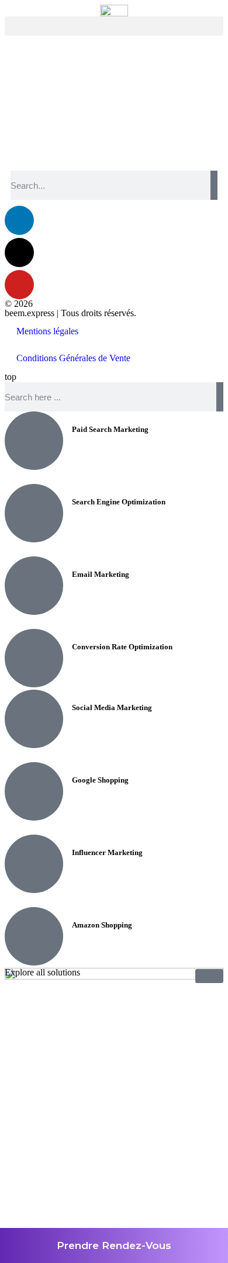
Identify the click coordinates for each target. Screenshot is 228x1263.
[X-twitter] (19, 252)
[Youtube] (19, 284)
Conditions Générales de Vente (73, 358)
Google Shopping (100, 780)
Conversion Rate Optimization (122, 646)
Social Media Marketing (112, 707)
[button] (114, 26)
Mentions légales (47, 331)
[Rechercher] (213, 185)
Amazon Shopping (102, 925)
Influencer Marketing (107, 852)
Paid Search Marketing (110, 429)
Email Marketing (100, 574)
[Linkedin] (19, 220)
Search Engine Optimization (118, 501)
